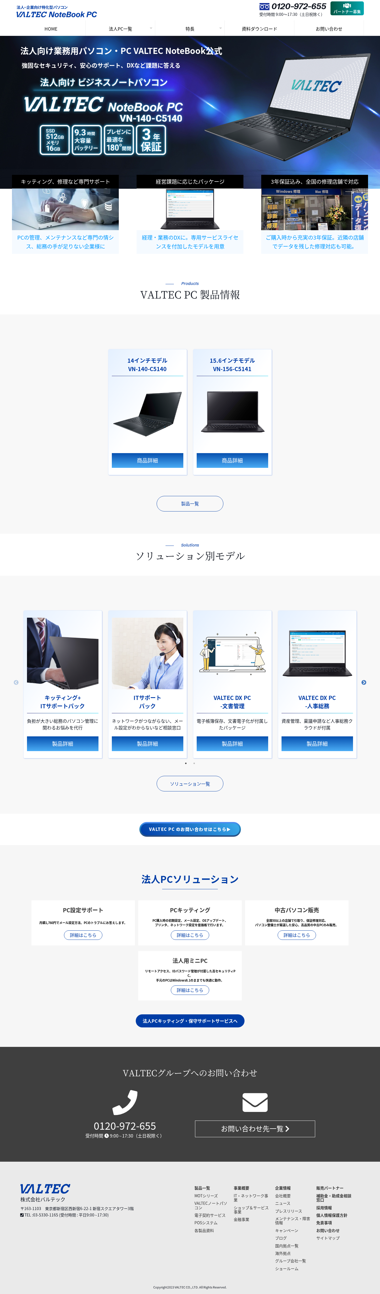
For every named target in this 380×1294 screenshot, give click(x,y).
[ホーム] (58, 13)
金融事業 (241, 1219)
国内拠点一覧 (286, 1245)
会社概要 (283, 1195)
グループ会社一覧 (290, 1260)
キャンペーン (286, 1230)
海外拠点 (283, 1253)
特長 (190, 28)
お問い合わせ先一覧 (253, 1128)
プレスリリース (288, 1211)
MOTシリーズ (206, 1195)
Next (364, 683)
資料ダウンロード (259, 28)
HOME (51, 28)
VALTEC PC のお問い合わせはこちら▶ (190, 829)
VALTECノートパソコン (210, 1205)
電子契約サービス (210, 1215)
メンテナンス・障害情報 (292, 1220)
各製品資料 (204, 1230)
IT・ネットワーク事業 (251, 1198)
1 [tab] (186, 763)
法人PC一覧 (120, 28)
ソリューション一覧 (190, 783)
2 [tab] (194, 763)
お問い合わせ (329, 28)
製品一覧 (190, 503)
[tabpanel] (147, 412)
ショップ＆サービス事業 (251, 1209)
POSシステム (206, 1222)
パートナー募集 (347, 11)
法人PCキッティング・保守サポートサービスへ (190, 1020)
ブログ (281, 1238)
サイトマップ (328, 1238)
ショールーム (286, 1268)
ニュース (282, 1203)
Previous (16, 683)
